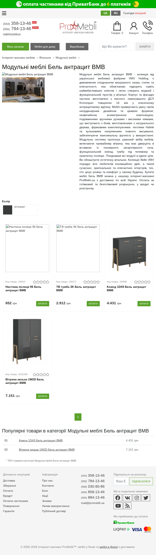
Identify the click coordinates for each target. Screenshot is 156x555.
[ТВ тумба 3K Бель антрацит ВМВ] (78, 248)
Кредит (7, 495)
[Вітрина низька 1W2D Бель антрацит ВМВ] (27, 341)
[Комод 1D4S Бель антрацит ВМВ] (129, 248)
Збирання (9, 485)
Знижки (47, 500)
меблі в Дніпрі (109, 546)
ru (116, 13)
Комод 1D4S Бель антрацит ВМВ (126, 288)
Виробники (77, 46)
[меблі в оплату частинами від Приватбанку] (78, 4)
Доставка (9, 480)
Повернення (11, 506)
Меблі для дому (45, 46)
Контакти (48, 485)
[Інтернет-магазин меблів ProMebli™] (78, 26)
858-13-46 (93, 492)
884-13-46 (93, 497)
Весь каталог (15, 46)
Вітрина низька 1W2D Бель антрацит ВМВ (24, 381)
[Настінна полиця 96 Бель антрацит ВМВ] (27, 248)
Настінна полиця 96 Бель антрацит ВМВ (23, 288)
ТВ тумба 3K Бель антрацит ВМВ (76, 288)
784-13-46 (20, 28)
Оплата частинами (15, 500)
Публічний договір (54, 511)
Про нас (47, 480)
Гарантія (8, 511)
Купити (42, 303)
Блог (45, 490)
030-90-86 (93, 486)
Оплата (8, 490)
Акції (45, 495)
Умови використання (55, 506)
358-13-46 (19, 23)
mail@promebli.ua (12, 34)
